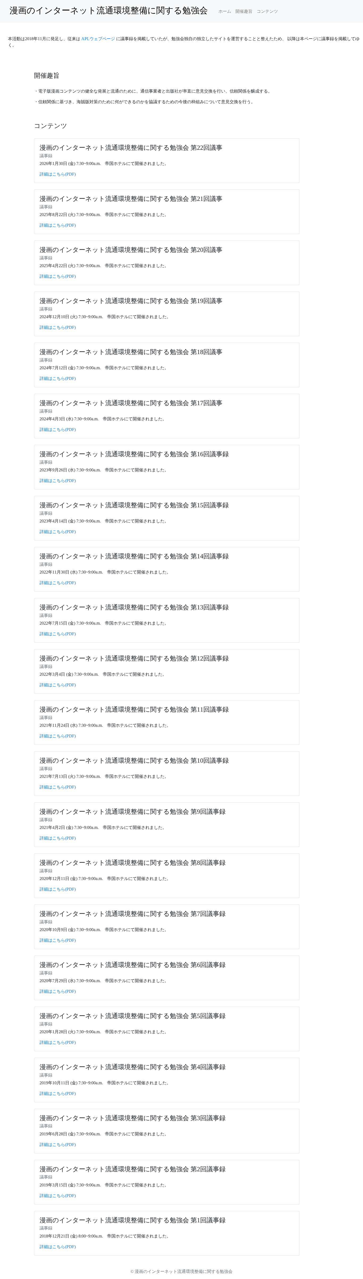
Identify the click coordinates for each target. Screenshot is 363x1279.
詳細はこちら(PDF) (58, 174)
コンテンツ (267, 11)
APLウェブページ (98, 38)
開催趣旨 (243, 11)
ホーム (224, 11)
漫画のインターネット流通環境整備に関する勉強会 (110, 10)
